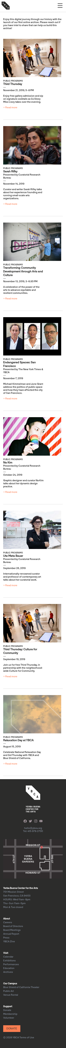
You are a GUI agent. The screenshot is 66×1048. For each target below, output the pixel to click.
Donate (7, 1010)
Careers (7, 922)
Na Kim (7, 462)
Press (6, 937)
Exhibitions (9, 960)
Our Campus (10, 983)
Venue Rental (10, 994)
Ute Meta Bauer (13, 556)
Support (7, 1006)
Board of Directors (13, 926)
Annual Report (11, 933)
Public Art (8, 991)
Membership (10, 1014)
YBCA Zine (9, 941)
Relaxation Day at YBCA (18, 740)
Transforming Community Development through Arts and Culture (23, 271)
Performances (11, 964)
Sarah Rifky (10, 171)
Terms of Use (26, 1037)
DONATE (11, 1028)
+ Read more (10, 107)
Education (8, 968)
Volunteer (8, 1017)
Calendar (8, 956)
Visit (5, 953)
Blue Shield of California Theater (21, 987)
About (6, 918)
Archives (8, 972)
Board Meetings (12, 930)
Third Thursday (12, 84)
